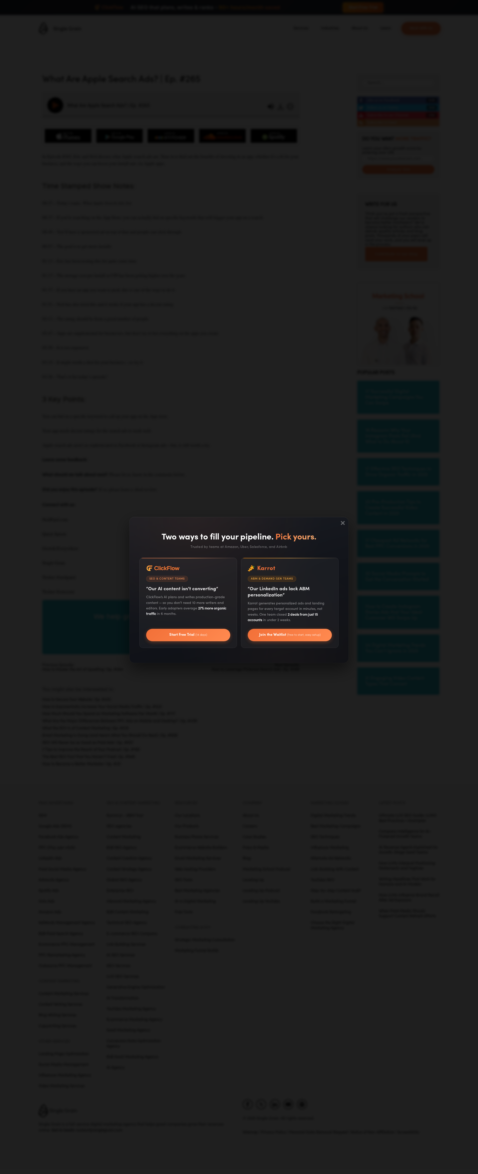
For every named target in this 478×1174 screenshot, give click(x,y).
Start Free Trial (188, 635)
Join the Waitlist (290, 635)
